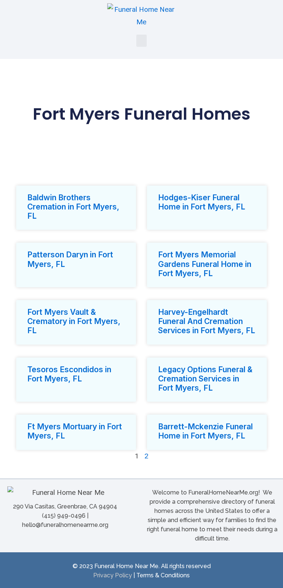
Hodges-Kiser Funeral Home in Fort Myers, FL (201, 202)
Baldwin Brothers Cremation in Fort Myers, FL (73, 207)
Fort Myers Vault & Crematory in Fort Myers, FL (73, 321)
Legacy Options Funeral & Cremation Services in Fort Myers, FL (205, 378)
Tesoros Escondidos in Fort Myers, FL (69, 374)
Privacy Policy (112, 575)
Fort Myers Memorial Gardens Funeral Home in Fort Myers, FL (204, 264)
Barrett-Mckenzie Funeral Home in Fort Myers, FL (205, 431)
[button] (141, 41)
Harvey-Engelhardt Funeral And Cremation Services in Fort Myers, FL (206, 321)
